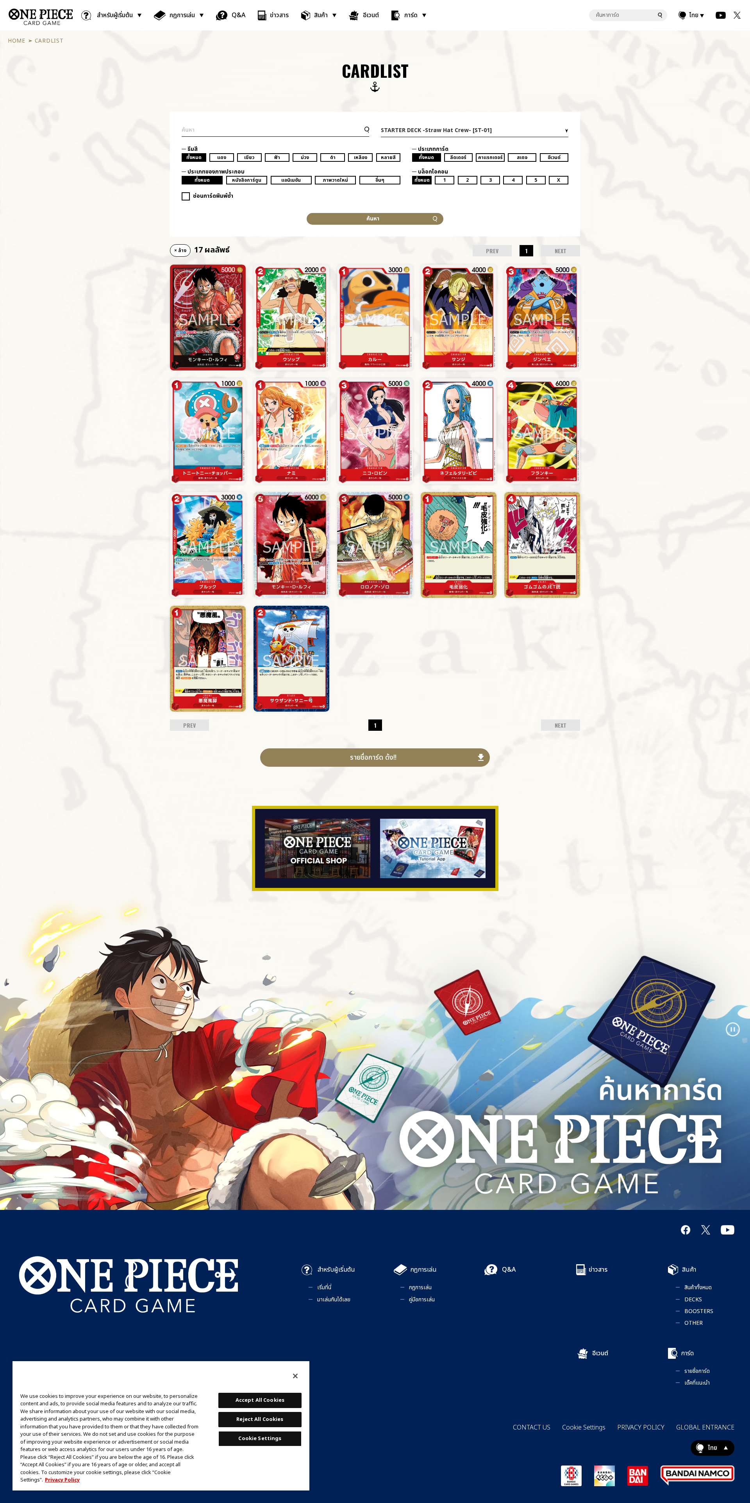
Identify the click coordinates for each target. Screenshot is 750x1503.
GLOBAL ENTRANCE (705, 1427)
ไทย (693, 15)
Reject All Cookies (259, 1419)
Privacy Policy (62, 1480)
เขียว (249, 157)
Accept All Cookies (260, 1400)
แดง (221, 157)
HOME (16, 41)
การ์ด (411, 15)
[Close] (295, 1376)
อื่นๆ (379, 180)
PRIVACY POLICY (640, 1427)
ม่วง (305, 157)
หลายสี (388, 157)
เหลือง (360, 157)
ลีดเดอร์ (458, 157)
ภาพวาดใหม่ (335, 180)
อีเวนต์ (371, 15)
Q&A (238, 15)
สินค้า (321, 15)
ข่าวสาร (279, 15)
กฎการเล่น (182, 15)
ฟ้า (277, 157)
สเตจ (522, 157)
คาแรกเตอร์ (490, 157)
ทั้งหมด (194, 157)
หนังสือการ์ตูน (246, 180)
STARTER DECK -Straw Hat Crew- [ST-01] (436, 130)
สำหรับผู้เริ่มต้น (115, 15)
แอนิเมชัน (291, 180)
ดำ (333, 157)
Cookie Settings (583, 1427)
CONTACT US (531, 1427)
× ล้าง (180, 250)
